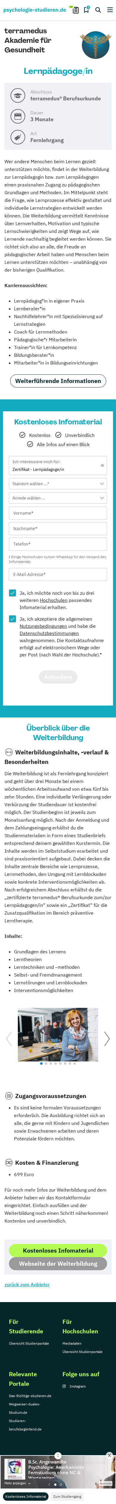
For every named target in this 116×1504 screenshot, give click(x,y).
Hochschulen (54, 600)
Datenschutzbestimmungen (49, 633)
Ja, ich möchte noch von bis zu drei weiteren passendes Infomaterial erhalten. (57, 600)
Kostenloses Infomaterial (25, 1496)
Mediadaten (71, 1343)
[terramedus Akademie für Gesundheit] (96, 45)
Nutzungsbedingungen (43, 626)
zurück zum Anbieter (27, 1284)
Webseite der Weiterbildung (58, 1263)
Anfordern (58, 677)
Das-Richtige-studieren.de (30, 1396)
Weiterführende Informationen (58, 381)
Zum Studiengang (67, 1496)
